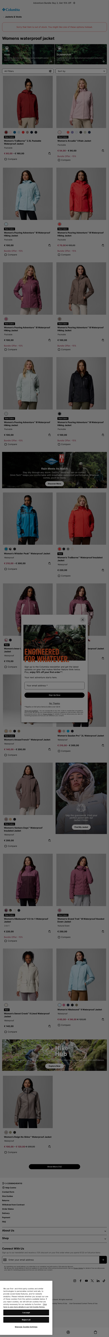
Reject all (26, 1320)
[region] (26, 1308)
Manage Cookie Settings (26, 1327)
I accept (26, 1312)
